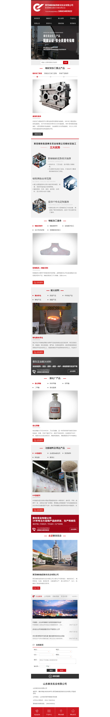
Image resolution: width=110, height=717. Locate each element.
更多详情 (36, 588)
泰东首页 (37, 18)
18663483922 (65, 11)
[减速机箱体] (55, 112)
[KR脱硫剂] (55, 492)
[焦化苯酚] (55, 422)
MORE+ (74, 596)
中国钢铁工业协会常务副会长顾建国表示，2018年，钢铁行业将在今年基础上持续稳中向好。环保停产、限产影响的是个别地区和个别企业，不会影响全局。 (48, 625)
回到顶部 (56, 676)
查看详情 (38, 134)
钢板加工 (49, 18)
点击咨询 (39, 282)
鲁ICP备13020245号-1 (46, 691)
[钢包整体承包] (55, 334)
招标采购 (61, 23)
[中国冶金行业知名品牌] (55, 43)
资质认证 (37, 23)
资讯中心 (49, 23)
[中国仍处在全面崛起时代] (55, 618)
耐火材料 (61, 18)
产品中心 (73, 18)
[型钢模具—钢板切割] (55, 264)
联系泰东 (73, 23)
